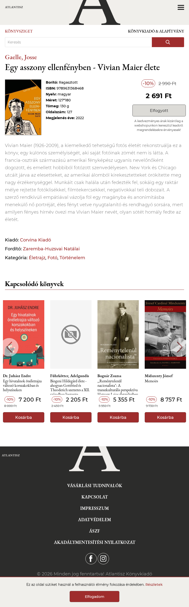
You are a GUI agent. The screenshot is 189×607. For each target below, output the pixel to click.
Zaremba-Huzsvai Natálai (51, 249)
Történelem (72, 257)
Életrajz (37, 257)
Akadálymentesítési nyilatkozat (94, 542)
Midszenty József (159, 376)
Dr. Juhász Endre (17, 376)
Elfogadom (94, 596)
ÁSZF (94, 531)
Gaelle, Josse (21, 57)
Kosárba (23, 417)
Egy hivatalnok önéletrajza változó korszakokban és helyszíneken (22, 385)
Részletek (154, 584)
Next (180, 347)
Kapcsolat (94, 497)
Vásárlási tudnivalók (94, 485)
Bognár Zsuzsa (109, 376)
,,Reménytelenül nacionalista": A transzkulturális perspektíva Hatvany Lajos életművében (117, 387)
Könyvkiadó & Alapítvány (156, 31)
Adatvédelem (94, 519)
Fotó (52, 257)
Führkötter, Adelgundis (69, 376)
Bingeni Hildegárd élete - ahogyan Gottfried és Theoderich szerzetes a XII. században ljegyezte (70, 387)
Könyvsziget (19, 31)
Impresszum (94, 508)
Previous (9, 347)
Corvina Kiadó (35, 240)
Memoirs (151, 381)
